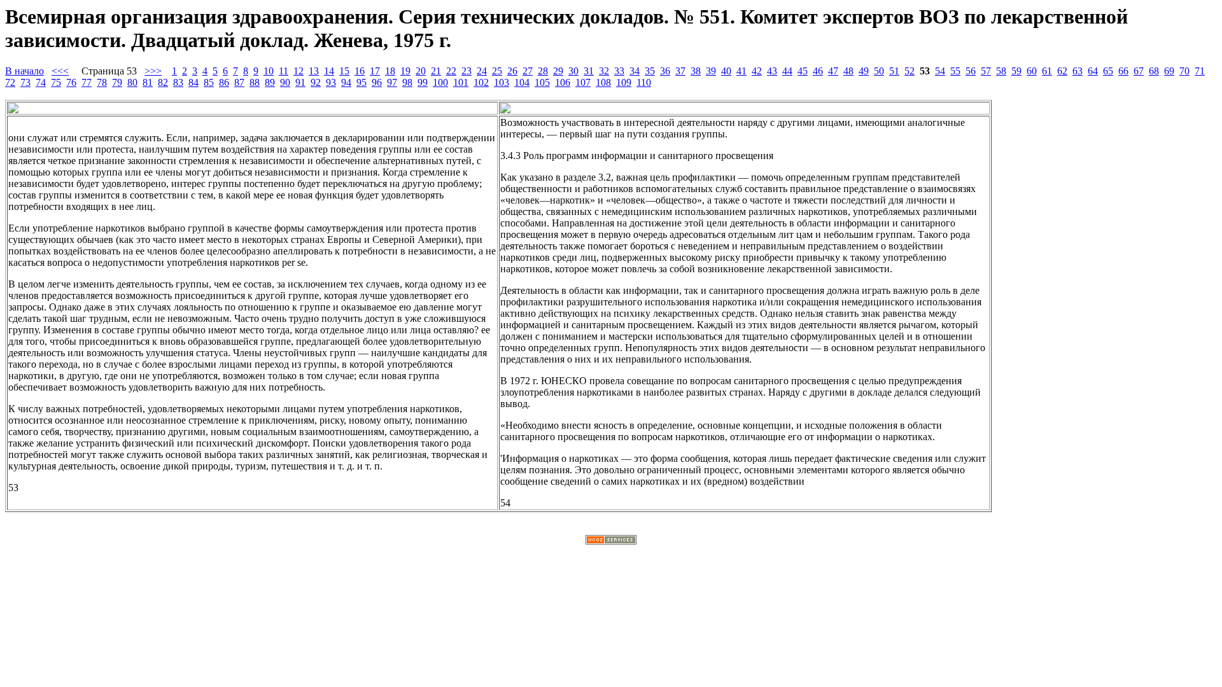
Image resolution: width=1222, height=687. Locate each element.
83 (178, 82)
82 (163, 82)
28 (543, 71)
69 (1169, 71)
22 (451, 71)
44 (787, 71)
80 (132, 82)
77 (86, 82)
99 (423, 82)
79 (117, 82)
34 (634, 71)
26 (512, 71)
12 (298, 71)
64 (1093, 71)
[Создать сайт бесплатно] (611, 541)
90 (285, 82)
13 (314, 71)
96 (377, 82)
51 (894, 71)
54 (940, 71)
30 (573, 71)
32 (604, 71)
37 (680, 71)
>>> (153, 71)
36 (665, 71)
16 (360, 71)
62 (1062, 71)
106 (562, 82)
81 (148, 82)
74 (41, 82)
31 (589, 71)
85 (209, 82)
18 (390, 71)
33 (619, 71)
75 (56, 82)
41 (741, 71)
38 (696, 71)
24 (482, 71)
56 (971, 71)
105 (542, 82)
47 (833, 71)
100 (440, 82)
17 (375, 71)
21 (436, 71)
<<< (60, 71)
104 (522, 82)
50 (879, 71)
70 (1184, 71)
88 (254, 82)
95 (361, 82)
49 (864, 71)
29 (558, 71)
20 (421, 71)
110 (643, 82)
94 (346, 82)
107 (583, 82)
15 (344, 71)
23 (466, 71)
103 (501, 82)
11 (283, 71)
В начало (24, 71)
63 (1077, 71)
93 (331, 82)
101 (460, 82)
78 (102, 82)
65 (1108, 71)
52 (909, 71)
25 (497, 71)
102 (481, 82)
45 (802, 71)
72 (10, 82)
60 (1032, 71)
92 (316, 82)
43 (772, 71)
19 (405, 71)
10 (268, 71)
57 (986, 71)
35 (650, 71)
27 (528, 71)
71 (1200, 71)
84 (193, 82)
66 (1123, 71)
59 (1016, 71)
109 (623, 82)
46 (818, 71)
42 (757, 71)
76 (71, 82)
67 (1139, 71)
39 (711, 71)
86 (224, 82)
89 (270, 82)
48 (848, 71)
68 (1154, 71)
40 (726, 71)
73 (25, 82)
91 (300, 82)
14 (329, 71)
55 (955, 71)
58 (1001, 71)
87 (239, 82)
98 (407, 82)
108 (603, 82)
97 (392, 82)
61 (1047, 71)
